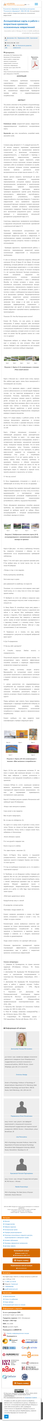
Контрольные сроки (11, 1229)
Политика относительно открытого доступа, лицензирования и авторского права (19, 1236)
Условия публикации (11, 1240)
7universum (11, 1284)
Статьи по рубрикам (11, 1299)
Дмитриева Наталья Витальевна (21, 1049)
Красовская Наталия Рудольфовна (21, 1173)
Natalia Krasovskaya (21, 1187)
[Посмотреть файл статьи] (35, 65)
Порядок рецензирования (13, 1232)
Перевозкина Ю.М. (23, 38)
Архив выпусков (10, 1296)
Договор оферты (10, 1246)
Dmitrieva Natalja (21, 1075)
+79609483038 (8, 1286)
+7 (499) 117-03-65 (10, 1281)
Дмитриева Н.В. (11, 38)
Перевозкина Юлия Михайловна (21, 1116)
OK (6, 1416)
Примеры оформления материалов (16, 1243)
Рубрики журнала (10, 1227)
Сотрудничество (10, 1224)
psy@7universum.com (11, 1289)
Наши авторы (9, 1302)
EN (28, 4)
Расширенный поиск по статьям (15, 1305)
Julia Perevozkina (21, 1137)
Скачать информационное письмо (18, 1333)
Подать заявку (22, 1260)
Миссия (7, 1221)
